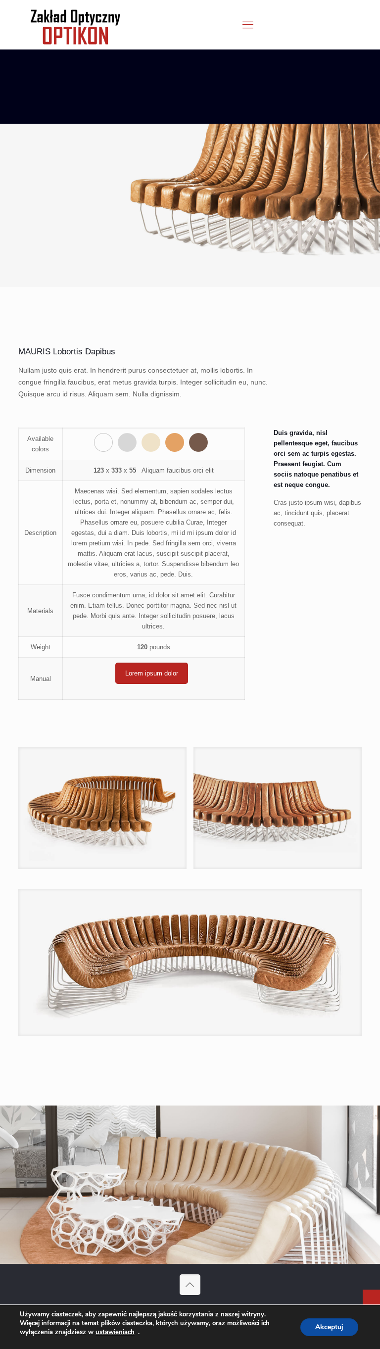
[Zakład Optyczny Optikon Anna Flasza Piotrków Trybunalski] (75, 24)
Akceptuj (329, 1327)
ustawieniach (115, 1332)
